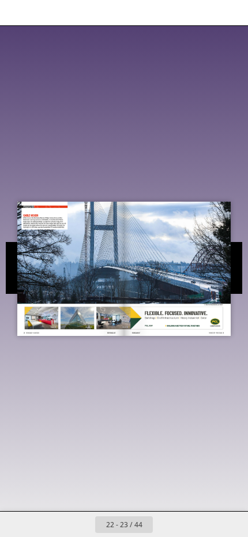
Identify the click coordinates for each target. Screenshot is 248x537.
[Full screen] (232, 12)
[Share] (206, 12)
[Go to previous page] (82, 524)
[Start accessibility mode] (67, 12)
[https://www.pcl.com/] (149, 325)
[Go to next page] (165, 524)
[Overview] (16, 12)
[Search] (41, 12)
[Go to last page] (191, 524)
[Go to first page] (57, 524)
